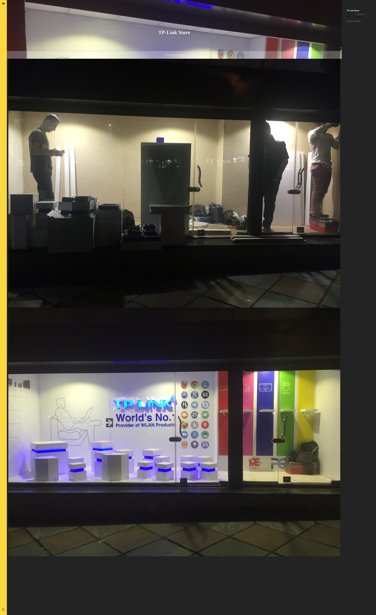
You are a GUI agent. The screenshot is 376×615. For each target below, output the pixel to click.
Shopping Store (359, 16)
